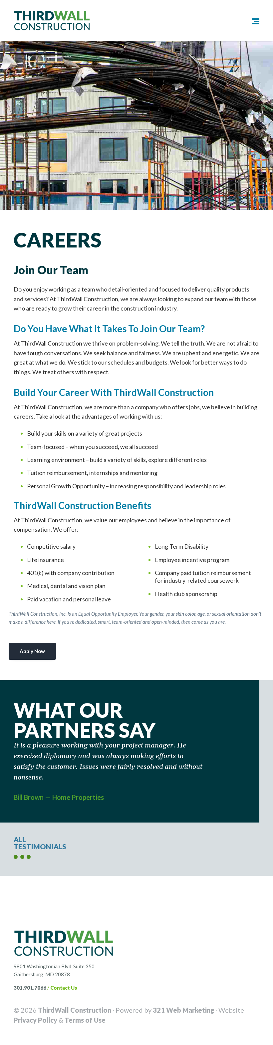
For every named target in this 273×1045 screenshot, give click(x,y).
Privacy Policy (35, 1020)
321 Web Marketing (183, 1010)
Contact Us (63, 988)
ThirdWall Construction (74, 1010)
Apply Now (32, 651)
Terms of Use (85, 1020)
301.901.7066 (30, 988)
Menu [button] (250, 20)
